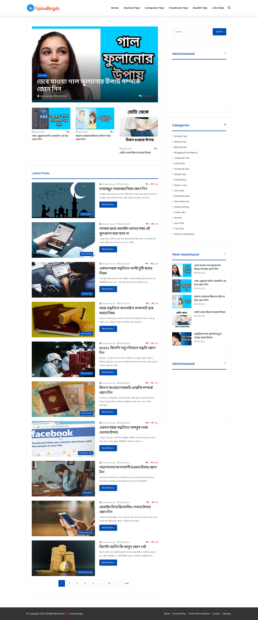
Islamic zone (180, 185)
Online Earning (181, 207)
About (167, 613)
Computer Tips (154, 8)
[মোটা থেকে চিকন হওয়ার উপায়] (139, 127)
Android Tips (132, 8)
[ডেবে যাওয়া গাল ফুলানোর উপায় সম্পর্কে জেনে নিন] (95, 64)
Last (127, 583)
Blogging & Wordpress (185, 152)
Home (115, 8)
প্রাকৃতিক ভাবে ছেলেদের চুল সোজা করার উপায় (207, 336)
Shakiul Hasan (109, 184)
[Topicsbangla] (43, 8)
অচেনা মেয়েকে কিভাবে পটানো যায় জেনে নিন (93, 138)
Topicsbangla (46, 96)
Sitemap (227, 613)
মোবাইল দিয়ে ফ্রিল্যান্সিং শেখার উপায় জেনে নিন (125, 509)
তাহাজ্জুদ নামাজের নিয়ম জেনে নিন (123, 189)
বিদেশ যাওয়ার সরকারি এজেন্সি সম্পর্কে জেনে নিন (126, 390)
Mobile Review (182, 196)
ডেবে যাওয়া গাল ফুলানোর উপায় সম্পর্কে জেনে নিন (207, 267)
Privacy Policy (179, 613)
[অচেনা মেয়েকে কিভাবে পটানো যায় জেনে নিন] (95, 118)
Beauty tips (180, 141)
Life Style (218, 8)
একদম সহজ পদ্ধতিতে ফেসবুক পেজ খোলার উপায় (123, 430)
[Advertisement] (199, 85)
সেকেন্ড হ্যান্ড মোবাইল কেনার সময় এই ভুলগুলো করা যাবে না (124, 231)
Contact (216, 613)
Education (179, 163)
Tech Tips (179, 228)
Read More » (108, 204)
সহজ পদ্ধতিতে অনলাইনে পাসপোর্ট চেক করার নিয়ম (126, 310)
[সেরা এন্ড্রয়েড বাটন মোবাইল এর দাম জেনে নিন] (51, 118)
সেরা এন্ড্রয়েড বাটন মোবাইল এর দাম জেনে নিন (50, 138)
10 (109, 583)
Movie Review (181, 201)
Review (178, 217)
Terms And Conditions (199, 613)
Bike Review (180, 147)
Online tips (179, 212)
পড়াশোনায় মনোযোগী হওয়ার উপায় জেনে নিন (128, 470)
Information (180, 179)
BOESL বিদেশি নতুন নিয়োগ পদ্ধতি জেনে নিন (127, 350)
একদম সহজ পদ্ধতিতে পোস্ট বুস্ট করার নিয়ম (125, 271)
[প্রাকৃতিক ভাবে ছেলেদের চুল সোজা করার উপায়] (181, 338)
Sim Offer (179, 223)
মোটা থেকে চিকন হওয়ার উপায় (135, 153)
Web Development (184, 234)
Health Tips (200, 8)
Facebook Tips (178, 8)
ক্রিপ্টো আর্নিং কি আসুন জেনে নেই (122, 547)
